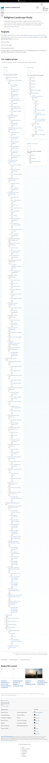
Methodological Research (22, 725)
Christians (5, 67)
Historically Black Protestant (14, 503)
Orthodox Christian (12, 621)
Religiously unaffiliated (32, 143)
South (35, 35)
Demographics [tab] (4, 659)
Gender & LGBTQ (4, 728)
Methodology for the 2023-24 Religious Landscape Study (18, 683)
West (39, 35)
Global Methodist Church (16, 120)
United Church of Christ (15, 461)
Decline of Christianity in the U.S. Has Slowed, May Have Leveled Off (6, 684)
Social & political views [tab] (25, 659)
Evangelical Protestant (13, 77)
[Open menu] (37, 7)
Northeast (31, 35)
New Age (37, 123)
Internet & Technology (21, 720)
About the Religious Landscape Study (30, 682)
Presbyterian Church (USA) (16, 420)
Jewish (33, 77)
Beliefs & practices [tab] (14, 659)
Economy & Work (20, 715)
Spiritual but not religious (40, 110)
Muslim (33, 80)
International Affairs (5, 715)
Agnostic (34, 158)
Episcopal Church (14, 432)
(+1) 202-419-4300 (4, 706)
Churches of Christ (14, 247)
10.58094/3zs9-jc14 (12, 695)
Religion (2, 723)
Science (18, 717)
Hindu (33, 87)
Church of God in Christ (15, 573)
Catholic (10, 615)
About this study (15, 26)
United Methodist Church (16, 380)
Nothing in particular (36, 161)
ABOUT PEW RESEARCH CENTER (7, 736)
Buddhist (34, 84)
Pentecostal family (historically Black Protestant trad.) (14, 569)
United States (7, 37)
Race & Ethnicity (4, 720)
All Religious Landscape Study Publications (42, 682)
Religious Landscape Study (12, 7)
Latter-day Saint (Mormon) (14, 618)
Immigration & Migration (6, 717)
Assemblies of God (14, 197)
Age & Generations (5, 725)
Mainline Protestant (13, 358)
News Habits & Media (21, 723)
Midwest (26, 35)
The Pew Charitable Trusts (5, 740)
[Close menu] (41, 4)
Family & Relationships (22, 712)
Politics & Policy (4, 712)
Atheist (33, 155)
